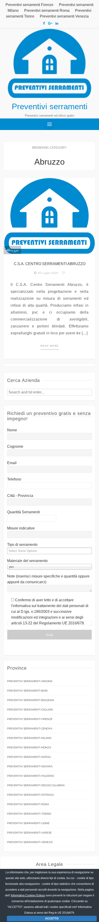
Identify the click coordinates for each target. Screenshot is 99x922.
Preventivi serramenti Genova (29, 728)
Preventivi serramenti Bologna (30, 700)
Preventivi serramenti (49, 106)
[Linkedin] (56, 23)
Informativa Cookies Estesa (28, 895)
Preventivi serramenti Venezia (64, 16)
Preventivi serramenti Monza (29, 747)
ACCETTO (51, 918)
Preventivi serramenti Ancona (29, 681)
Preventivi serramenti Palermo (30, 775)
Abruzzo (12, 250)
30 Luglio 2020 (47, 273)
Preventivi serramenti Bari (27, 690)
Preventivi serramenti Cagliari (30, 709)
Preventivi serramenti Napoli (29, 757)
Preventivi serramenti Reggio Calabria (36, 785)
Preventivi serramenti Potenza (30, 794)
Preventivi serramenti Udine (28, 823)
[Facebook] (44, 23)
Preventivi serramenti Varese (29, 832)
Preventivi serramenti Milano (29, 738)
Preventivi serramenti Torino (29, 813)
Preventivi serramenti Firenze (29, 5)
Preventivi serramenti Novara (29, 766)
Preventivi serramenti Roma (47, 10)
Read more (50, 346)
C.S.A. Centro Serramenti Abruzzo (49, 264)
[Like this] (63, 273)
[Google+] (50, 23)
